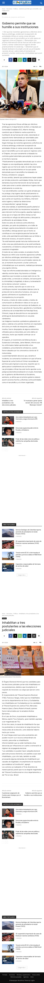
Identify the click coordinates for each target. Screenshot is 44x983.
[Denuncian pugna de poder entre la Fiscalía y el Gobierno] (8, 431)
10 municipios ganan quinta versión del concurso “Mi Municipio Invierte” (33, 403)
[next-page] (6, 449)
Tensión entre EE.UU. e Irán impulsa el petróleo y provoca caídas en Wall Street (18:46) (28, 554)
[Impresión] (34, 60)
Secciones (9, 9)
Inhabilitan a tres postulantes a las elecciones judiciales (9, 403)
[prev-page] (3, 449)
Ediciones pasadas (16, 977)
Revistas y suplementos (23, 975)
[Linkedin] (25, 60)
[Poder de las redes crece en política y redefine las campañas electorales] (8, 442)
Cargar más (21, 575)
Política (16, 9)
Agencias (26, 977)
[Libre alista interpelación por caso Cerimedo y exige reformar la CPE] (8, 420)
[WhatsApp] (20, 60)
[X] (15, 60)
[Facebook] (10, 60)
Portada (4, 975)
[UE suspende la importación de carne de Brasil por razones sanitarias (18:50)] (8, 544)
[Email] (29, 60)
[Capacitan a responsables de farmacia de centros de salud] (8, 567)
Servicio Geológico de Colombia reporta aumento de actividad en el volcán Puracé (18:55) (28, 532)
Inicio (3, 9)
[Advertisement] (22, 487)
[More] (39, 60)
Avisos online (36, 975)
